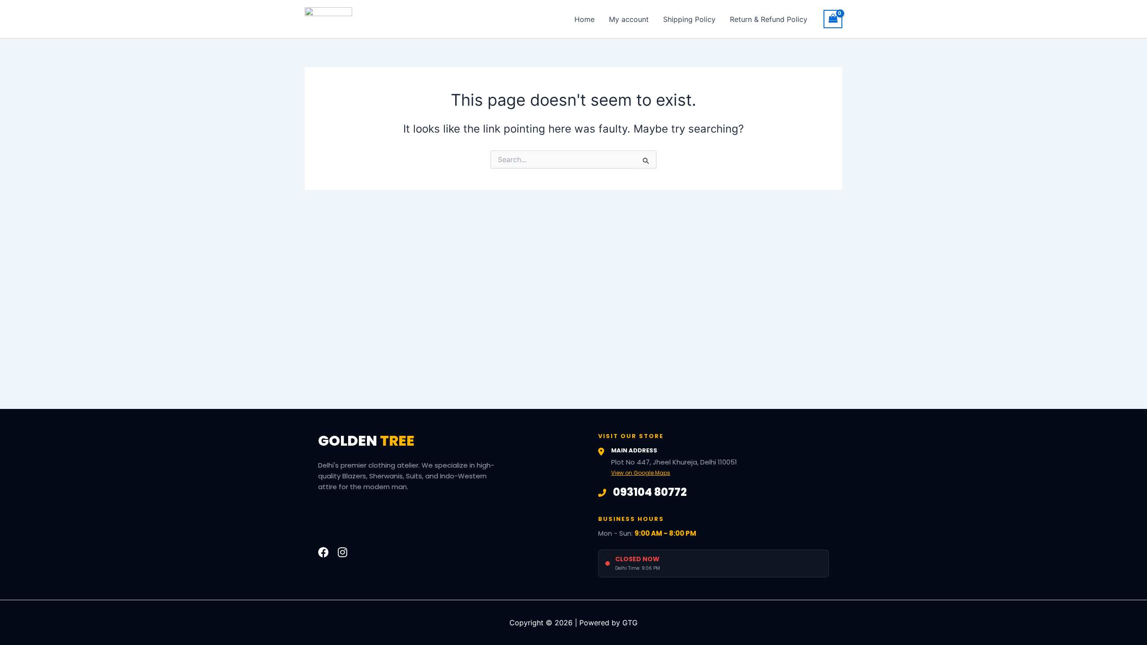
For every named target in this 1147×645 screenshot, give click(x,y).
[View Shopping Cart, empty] (833, 19)
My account (629, 19)
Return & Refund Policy (768, 19)
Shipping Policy (689, 19)
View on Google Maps (640, 473)
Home (584, 19)
